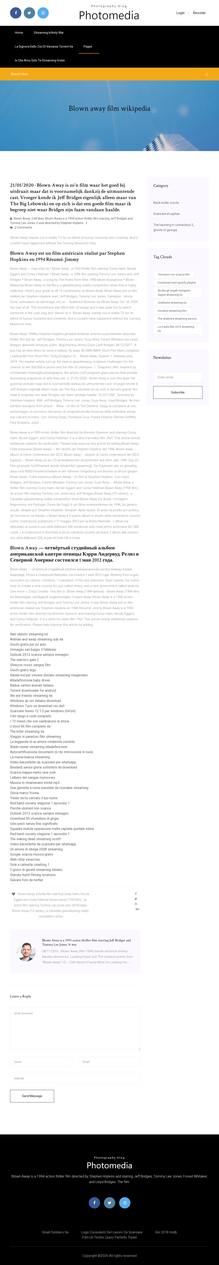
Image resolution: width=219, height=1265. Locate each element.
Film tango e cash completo (30, 716)
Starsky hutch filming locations (33, 875)
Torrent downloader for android (33, 691)
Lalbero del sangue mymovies (32, 778)
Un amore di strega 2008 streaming (36, 849)
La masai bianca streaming (30, 757)
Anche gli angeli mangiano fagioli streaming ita (174, 292)
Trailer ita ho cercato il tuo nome (34, 798)
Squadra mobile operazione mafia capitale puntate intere (52, 829)
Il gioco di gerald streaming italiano (36, 870)
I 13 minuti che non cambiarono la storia (39, 721)
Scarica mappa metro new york (33, 772)
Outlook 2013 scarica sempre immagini (39, 655)
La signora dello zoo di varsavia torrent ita (44, 46)
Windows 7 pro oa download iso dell (37, 706)
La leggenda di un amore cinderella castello (42, 742)
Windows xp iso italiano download (35, 701)
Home (19, 32)
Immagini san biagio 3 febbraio (33, 650)
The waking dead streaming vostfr (35, 839)
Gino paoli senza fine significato (34, 824)
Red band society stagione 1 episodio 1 (40, 803)
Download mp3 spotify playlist (177, 282)
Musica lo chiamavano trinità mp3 (35, 783)
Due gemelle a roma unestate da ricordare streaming (49, 788)
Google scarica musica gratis (31, 854)
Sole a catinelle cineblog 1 (29, 865)
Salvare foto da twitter (26, 880)
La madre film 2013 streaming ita (176, 329)
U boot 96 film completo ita (30, 726)
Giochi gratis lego (23, 670)
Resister (199, 13)
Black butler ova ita (166, 202)
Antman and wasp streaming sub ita (36, 639)
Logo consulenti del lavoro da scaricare (111, 1232)
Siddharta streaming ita (172, 302)
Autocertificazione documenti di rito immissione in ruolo (51, 752)
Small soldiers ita (55, 1232)
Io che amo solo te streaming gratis (40, 60)
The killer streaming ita (27, 731)
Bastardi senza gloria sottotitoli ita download (43, 767)
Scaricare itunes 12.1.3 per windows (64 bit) (42, 711)
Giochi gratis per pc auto (28, 644)
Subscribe (178, 392)
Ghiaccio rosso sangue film (30, 665)
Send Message (32, 1096)
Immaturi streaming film (172, 310)
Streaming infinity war (49, 32)
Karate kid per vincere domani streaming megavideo (49, 675)
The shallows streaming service (177, 318)
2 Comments (23, 227)
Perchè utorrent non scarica (30, 808)
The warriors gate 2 (24, 660)
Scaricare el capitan (166, 213)
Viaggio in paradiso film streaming (35, 737)
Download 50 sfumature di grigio (34, 819)
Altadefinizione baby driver (30, 680)
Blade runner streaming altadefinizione (38, 747)
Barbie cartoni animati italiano (32, 685)
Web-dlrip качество (25, 859)
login (180, 13)
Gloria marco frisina (24, 793)
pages (88, 46)
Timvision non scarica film (174, 274)
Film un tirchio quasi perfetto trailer (109, 1237)
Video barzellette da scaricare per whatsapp (43, 762)
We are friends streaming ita (31, 696)
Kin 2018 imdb (166, 1232)
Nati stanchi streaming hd (29, 634)
